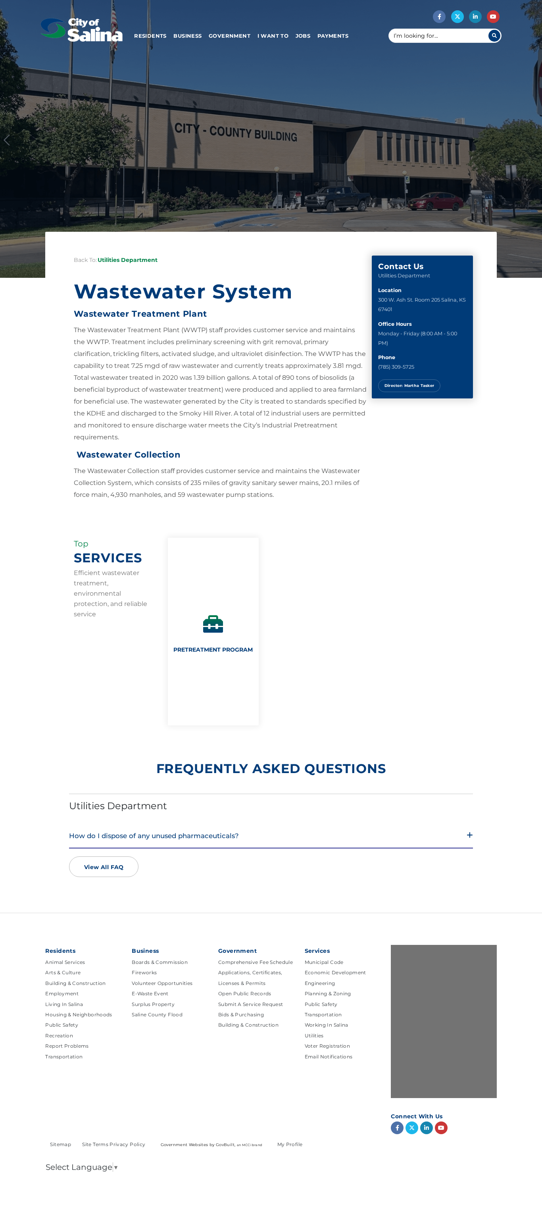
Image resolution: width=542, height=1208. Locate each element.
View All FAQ (104, 867)
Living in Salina (64, 1004)
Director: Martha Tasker (409, 385)
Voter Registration (327, 1046)
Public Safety (61, 1025)
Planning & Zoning (328, 993)
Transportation (64, 1057)
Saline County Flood (157, 1015)
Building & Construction (75, 983)
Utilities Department (128, 260)
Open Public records (244, 993)
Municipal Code (324, 962)
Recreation (59, 1036)
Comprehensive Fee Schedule (255, 962)
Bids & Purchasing (241, 1015)
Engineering (320, 983)
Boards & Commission (160, 962)
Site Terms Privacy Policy (114, 1144)
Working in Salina (326, 1025)
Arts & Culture (63, 972)
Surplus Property (153, 1004)
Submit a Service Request (250, 1004)
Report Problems (66, 1046)
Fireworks (144, 972)
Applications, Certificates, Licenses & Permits (250, 977)
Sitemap (61, 1144)
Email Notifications (329, 1057)
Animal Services (65, 962)
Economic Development (335, 972)
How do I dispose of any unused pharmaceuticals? (154, 836)
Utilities (314, 1036)
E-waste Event (150, 993)
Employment (62, 993)
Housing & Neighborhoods (78, 1015)
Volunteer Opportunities (162, 983)
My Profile (290, 1144)
